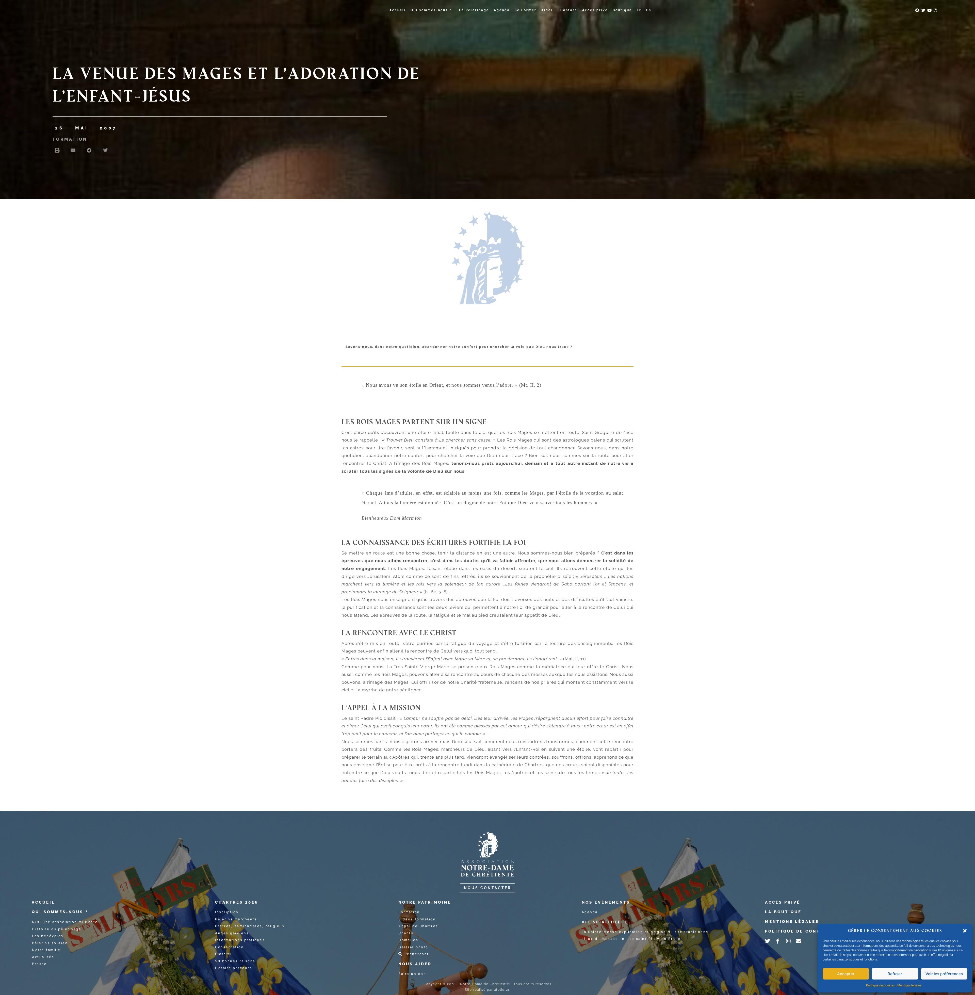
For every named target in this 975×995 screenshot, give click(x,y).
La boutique (783, 912)
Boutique (622, 10)
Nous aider (415, 964)
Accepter (845, 973)
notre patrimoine (424, 902)
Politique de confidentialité (809, 931)
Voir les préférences (944, 973)
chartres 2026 (236, 902)
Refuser (895, 973)
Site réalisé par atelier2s (487, 989)
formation (70, 139)
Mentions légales (909, 985)
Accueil (397, 10)
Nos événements (606, 902)
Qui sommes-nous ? (431, 10)
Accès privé (595, 10)
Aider (547, 10)
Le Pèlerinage (474, 10)
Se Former (526, 10)
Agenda (502, 10)
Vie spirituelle (605, 922)
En (648, 10)
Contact (568, 10)
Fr (639, 10)
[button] (964, 930)
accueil (43, 902)
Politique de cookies (880, 985)
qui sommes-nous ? (60, 912)
